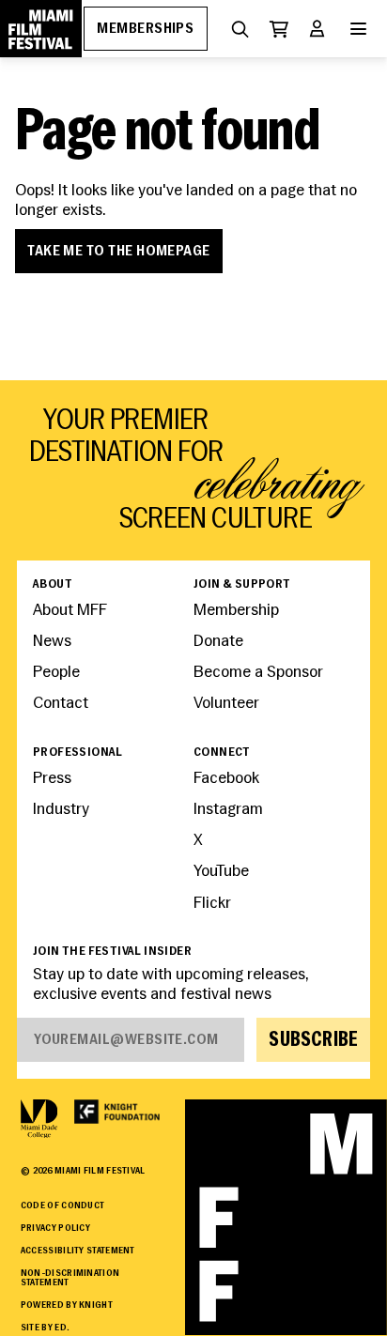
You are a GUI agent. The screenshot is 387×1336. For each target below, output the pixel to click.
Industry (61, 810)
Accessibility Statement (78, 1251)
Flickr (212, 904)
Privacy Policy (55, 1228)
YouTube (221, 872)
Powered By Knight (67, 1305)
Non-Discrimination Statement (70, 1278)
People (56, 673)
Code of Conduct (62, 1206)
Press (52, 779)
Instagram (228, 810)
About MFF (70, 611)
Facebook (226, 779)
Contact (60, 704)
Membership (236, 611)
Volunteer (226, 704)
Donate (218, 642)
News (52, 642)
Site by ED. (45, 1328)
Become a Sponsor (258, 673)
